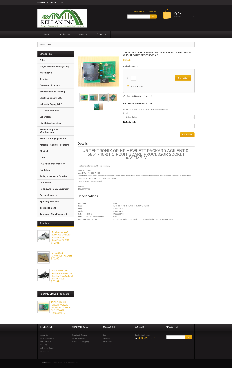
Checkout (41, 2)
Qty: (128, 78)
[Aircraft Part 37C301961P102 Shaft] (43, 257)
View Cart (106, 338)
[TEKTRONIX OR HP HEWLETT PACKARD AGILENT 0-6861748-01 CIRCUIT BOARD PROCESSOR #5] (84, 94)
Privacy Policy (45, 341)
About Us (44, 335)
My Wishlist (51, 2)
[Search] (153, 16)
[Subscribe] (188, 337)
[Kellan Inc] (62, 18)
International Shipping (80, 341)
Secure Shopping (78, 338)
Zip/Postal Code (129, 122)
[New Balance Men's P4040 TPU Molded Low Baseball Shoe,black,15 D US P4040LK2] (43, 275)
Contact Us (44, 351)
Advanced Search (47, 348)
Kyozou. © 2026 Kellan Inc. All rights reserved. (62, 362)
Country (126, 113)
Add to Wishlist (137, 86)
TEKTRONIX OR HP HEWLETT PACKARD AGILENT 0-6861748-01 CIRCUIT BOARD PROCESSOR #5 (61, 307)
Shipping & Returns (79, 335)
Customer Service (47, 338)
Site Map (43, 345)
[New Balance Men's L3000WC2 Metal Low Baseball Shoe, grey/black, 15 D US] (43, 236)
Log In (60, 2)
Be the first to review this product (139, 96)
